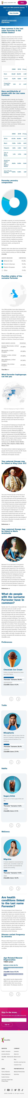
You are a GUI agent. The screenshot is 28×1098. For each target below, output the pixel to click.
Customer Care (17, 1064)
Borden (22, 441)
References (5, 524)
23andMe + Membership (7, 1056)
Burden (13, 441)
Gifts (3, 1059)
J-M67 (3, 436)
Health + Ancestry (6, 1051)
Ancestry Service (6, 1054)
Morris (22, 443)
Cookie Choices (5, 1077)
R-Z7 (16, 426)
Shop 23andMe (14, 13)
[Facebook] (5, 1090)
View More (5, 369)
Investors (16, 1051)
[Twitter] (15, 1090)
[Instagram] (11, 1090)
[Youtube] (8, 1090)
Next (18, 699)
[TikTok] (22, 1090)
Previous (11, 699)
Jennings (4, 443)
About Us (16, 1054)
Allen (7, 445)
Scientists (16, 1074)
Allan (8, 443)
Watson (4, 445)
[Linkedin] (19, 1090)
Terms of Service (6, 1071)
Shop (22, 2)
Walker (18, 443)
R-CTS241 (21, 434)
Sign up (7, 1024)
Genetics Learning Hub (19, 1062)
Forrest (17, 441)
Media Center (17, 1056)
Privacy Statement (6, 1074)
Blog (15, 1059)
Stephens (13, 443)
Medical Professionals (19, 1071)
